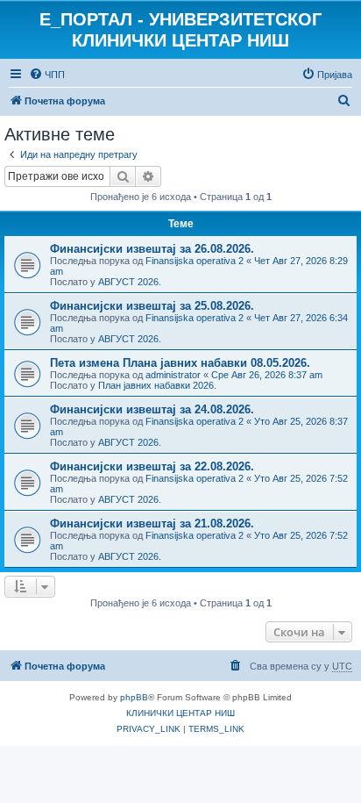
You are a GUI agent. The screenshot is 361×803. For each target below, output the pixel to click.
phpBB (134, 697)
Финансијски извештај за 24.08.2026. (152, 409)
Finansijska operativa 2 (194, 260)
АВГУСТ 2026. (129, 281)
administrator (173, 374)
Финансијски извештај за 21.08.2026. (152, 523)
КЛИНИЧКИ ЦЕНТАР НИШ (180, 713)
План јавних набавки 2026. (157, 385)
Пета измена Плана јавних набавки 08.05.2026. (180, 362)
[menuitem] (47, 74)
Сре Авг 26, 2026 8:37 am (266, 374)
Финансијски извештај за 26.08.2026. (152, 248)
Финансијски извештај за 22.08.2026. (152, 466)
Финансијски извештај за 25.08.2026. (152, 305)
